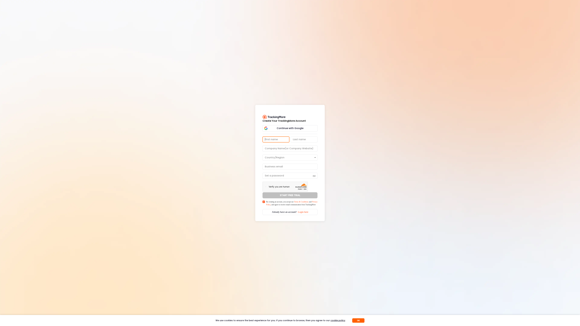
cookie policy (337, 320)
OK (358, 320)
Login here (303, 212)
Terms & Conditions (301, 202)
